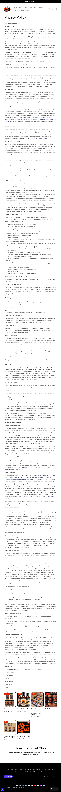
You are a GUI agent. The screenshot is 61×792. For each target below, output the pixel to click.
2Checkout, (13, 121)
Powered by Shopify (20, 787)
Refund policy (28, 787)
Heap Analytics (48, 477)
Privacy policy (35, 787)
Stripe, (54, 119)
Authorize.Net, (47, 117)
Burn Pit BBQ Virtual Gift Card (23, 736)
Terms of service (43, 787)
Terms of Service (48, 769)
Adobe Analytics (44, 475)
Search (15, 769)
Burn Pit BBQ (13, 787)
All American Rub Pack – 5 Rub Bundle (9, 709)
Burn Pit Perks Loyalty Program (38, 771)
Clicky (6, 477)
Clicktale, (53, 475)
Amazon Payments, (37, 117)
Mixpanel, (22, 479)
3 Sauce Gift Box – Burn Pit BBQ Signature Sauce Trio (9, 737)
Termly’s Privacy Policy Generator (35, 61)
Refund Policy (39, 769)
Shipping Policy (31, 769)
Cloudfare (12, 477)
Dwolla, (25, 119)
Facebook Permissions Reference (39, 138)
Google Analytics (38, 477)
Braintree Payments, (10, 119)
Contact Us (10, 769)
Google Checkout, (33, 119)
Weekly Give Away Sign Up (22, 771)
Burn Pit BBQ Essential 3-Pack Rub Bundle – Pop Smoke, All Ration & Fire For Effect (50, 710)
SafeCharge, (47, 119)
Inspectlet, (8, 479)
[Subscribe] (41, 758)
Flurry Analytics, (27, 477)
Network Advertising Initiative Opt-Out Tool (33, 467)
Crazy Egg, (19, 477)
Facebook (43, 129)
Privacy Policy (22, 769)
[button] (25, 7)
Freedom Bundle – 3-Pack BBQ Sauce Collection (22, 709)
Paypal (41, 119)
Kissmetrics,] (15, 479)
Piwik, (27, 479)
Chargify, (19, 119)
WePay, (7, 121)
